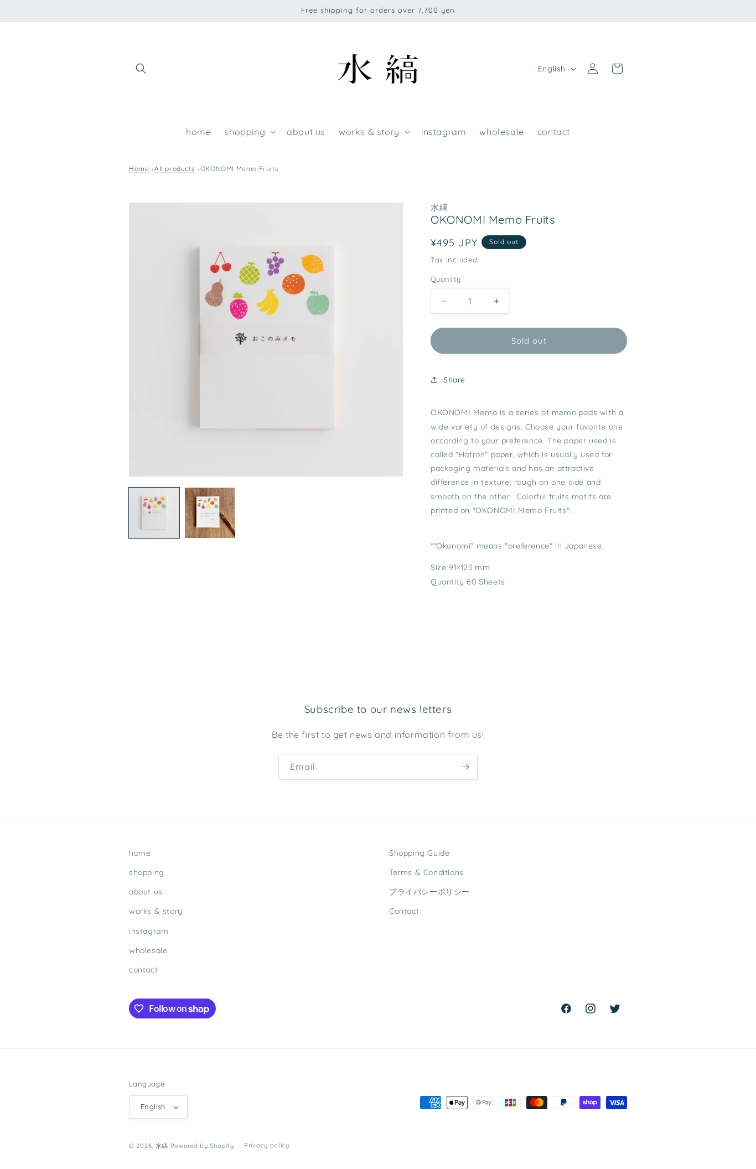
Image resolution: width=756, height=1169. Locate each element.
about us (146, 892)
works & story (156, 911)
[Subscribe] (465, 767)
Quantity (445, 279)
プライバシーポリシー (429, 892)
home (140, 853)
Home (139, 168)
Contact (404, 911)
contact (143, 970)
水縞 (162, 1146)
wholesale (148, 950)
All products (174, 168)
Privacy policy (266, 1145)
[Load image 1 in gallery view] (154, 513)
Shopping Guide (419, 853)
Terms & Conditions (426, 872)
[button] (141, 68)
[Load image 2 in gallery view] (210, 513)
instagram (148, 931)
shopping (146, 872)
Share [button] (454, 380)
